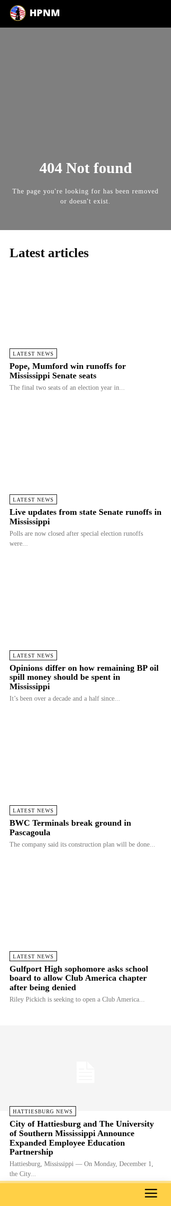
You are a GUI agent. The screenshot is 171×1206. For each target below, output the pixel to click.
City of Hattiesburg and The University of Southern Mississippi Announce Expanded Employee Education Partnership (82, 1138)
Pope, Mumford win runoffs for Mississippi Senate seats (68, 370)
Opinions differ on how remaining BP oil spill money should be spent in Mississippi (84, 677)
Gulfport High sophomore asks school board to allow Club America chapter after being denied (79, 978)
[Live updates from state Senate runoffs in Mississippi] (85, 456)
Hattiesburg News (43, 1111)
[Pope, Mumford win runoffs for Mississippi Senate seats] (85, 310)
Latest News (33, 354)
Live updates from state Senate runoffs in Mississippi (86, 516)
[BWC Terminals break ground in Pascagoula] (85, 767)
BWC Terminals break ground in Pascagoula (70, 827)
